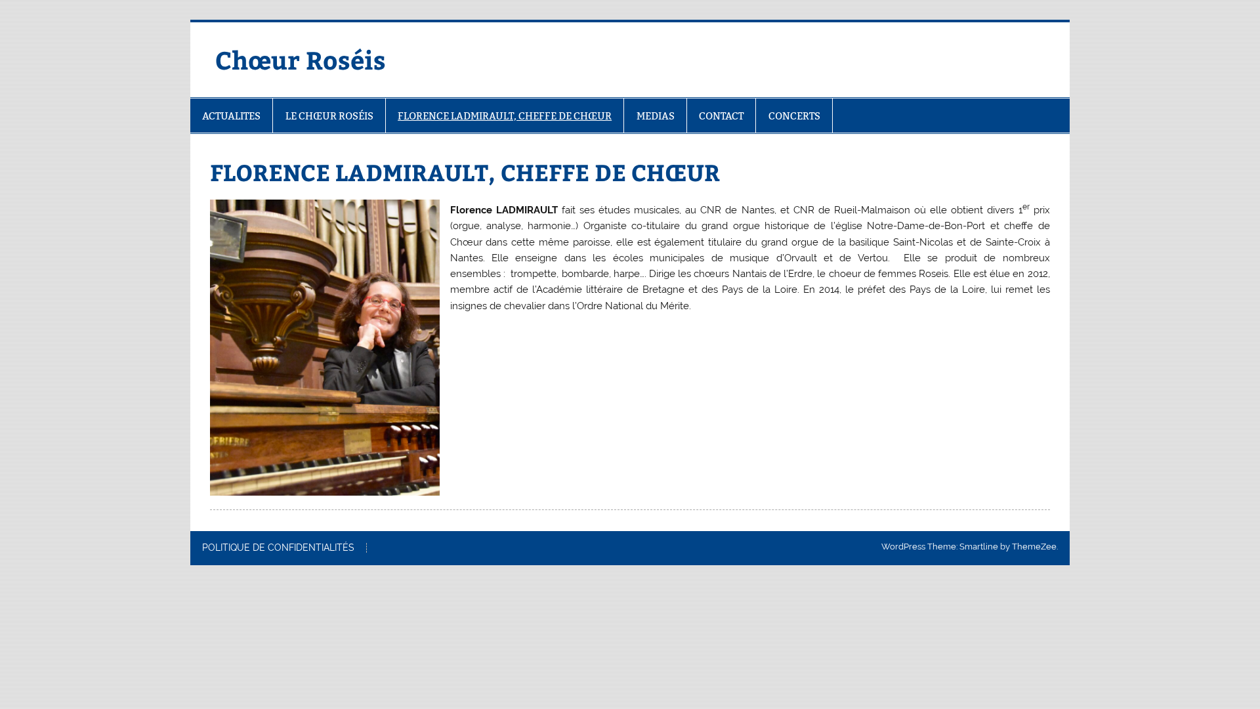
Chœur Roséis (300, 59)
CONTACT (721, 116)
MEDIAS (656, 116)
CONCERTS (794, 116)
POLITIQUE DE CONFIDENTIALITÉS (278, 548)
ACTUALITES (231, 116)
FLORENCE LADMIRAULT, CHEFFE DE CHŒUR (505, 116)
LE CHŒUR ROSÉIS (329, 116)
